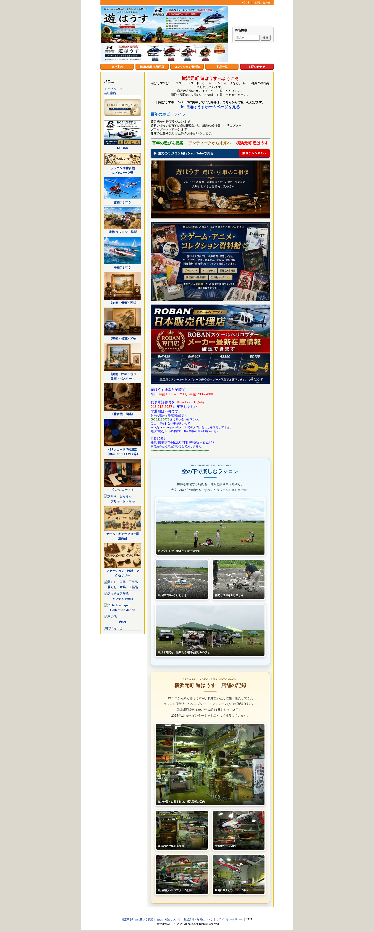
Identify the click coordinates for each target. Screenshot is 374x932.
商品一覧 (222, 66)
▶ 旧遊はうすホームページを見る (210, 107)
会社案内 (117, 66)
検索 (265, 37)
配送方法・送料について (198, 919)
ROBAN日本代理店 (152, 66)
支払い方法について (169, 919)
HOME (245, 2)
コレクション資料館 (187, 66)
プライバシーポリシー (229, 919)
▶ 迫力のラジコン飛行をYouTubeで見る (183, 153)
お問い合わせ (262, 2)
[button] (210, 526)
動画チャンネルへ (254, 153)
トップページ (113, 89)
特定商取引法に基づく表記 (137, 919)
